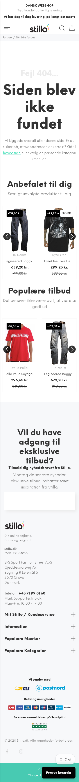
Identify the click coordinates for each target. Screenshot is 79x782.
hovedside (12, 153)
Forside (7, 37)
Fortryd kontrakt (58, 773)
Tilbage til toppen (39, 775)
